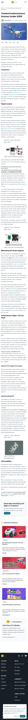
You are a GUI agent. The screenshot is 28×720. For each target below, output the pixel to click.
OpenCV (6, 377)
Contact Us (17, 700)
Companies (4, 685)
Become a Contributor (20, 685)
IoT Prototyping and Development (13, 8)
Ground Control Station (18, 264)
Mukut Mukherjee (7, 494)
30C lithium (12, 96)
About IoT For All (19, 664)
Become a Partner (19, 688)
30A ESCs (14, 94)
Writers (3, 688)
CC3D (16, 122)
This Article (3, 9)
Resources (4, 670)
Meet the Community (20, 682)
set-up (9, 162)
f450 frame (6, 77)
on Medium (11, 495)
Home (2, 678)
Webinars (3, 664)
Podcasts (3, 667)
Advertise (17, 673)
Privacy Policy (7, 713)
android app (14, 288)
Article (2, 8)
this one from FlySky (8, 128)
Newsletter (17, 670)
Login (16, 697)
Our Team (17, 667)
